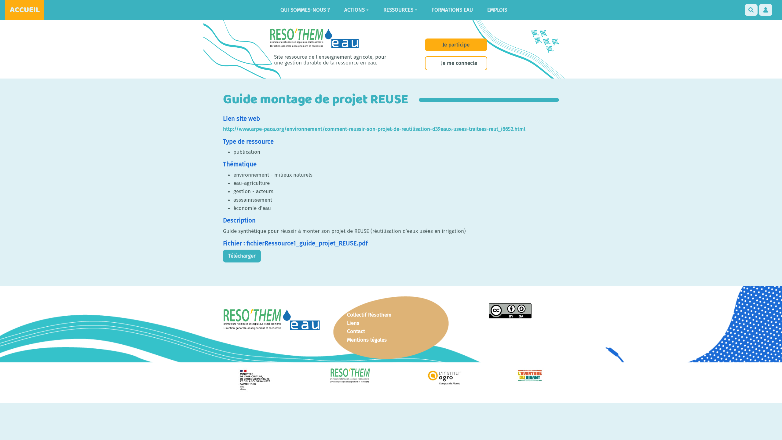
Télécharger (242, 256)
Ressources (398, 10)
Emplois (497, 10)
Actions (354, 10)
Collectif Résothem (369, 315)
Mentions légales (367, 340)
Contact (356, 331)
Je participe (456, 45)
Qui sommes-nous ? (305, 10)
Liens (353, 323)
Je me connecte (459, 63)
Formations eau (452, 10)
